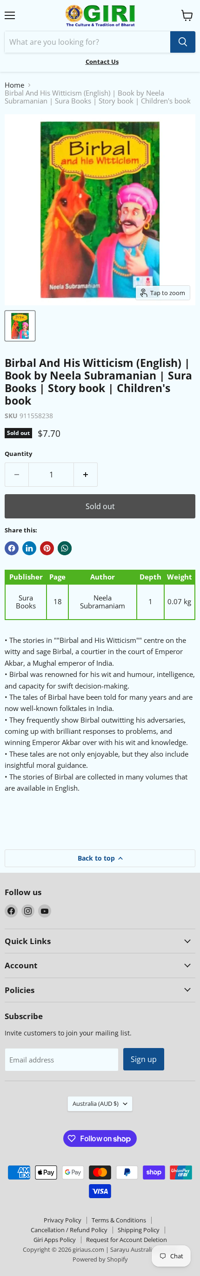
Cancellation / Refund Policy (69, 1230)
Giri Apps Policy (54, 1239)
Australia (96, 1103)
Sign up (144, 1059)
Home (14, 85)
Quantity (18, 453)
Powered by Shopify (100, 1259)
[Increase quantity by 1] (86, 474)
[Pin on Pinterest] (47, 548)
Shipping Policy (139, 1230)
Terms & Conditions (119, 1220)
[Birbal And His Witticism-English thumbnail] (20, 326)
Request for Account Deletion (126, 1239)
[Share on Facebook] (12, 548)
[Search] (182, 42)
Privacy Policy (62, 1220)
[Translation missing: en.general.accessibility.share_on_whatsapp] (65, 548)
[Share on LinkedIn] (29, 548)
